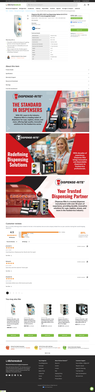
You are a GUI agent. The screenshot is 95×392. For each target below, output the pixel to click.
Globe (40, 378)
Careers (57, 365)
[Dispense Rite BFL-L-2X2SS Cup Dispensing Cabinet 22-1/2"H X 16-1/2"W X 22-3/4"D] (30, 309)
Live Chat (13, 57)
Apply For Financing (80, 368)
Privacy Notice (58, 378)
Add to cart (79, 30)
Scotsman (41, 368)
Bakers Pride (42, 371)
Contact (57, 368)
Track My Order (79, 371)
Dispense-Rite (35, 18)
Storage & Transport (67, 8)
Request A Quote (20, 57)
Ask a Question (35, 20)
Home (7, 10)
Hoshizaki (41, 365)
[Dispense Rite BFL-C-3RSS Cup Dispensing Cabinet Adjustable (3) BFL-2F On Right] (64, 309)
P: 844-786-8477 (85, 1)
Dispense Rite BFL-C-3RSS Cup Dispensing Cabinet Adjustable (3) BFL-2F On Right (63, 321)
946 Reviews (13, 237)
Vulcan (40, 376)
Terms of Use (58, 376)
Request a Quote (80, 365)
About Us (57, 363)
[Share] (28, 16)
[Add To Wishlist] (28, 18)
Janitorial (77, 8)
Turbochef (41, 373)
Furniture (52, 8)
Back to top (47, 353)
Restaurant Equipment (12, 8)
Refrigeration (22, 8)
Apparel (58, 8)
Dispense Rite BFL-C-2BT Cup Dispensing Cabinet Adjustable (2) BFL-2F (81, 320)
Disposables (45, 8)
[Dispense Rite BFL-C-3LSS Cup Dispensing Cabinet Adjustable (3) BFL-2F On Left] (47, 309)
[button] (88, 4)
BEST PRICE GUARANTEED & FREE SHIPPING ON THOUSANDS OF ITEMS (21, 1)
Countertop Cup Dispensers (30, 10)
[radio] (47, 232)
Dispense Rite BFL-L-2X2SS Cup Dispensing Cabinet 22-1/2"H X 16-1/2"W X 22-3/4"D (29, 321)
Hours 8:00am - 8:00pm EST (82, 363)
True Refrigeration (43, 363)
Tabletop (38, 8)
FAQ (56, 371)
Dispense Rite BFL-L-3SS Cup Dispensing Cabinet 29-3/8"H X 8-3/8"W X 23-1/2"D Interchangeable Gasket (13, 322)
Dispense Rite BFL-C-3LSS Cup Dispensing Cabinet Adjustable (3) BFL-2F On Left (47, 321)
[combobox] (52, 4)
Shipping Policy (58, 373)
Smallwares (31, 8)
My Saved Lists (77, 1)
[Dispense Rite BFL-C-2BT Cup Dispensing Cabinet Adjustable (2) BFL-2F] (81, 309)
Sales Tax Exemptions (81, 373)
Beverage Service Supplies (19, 10)
